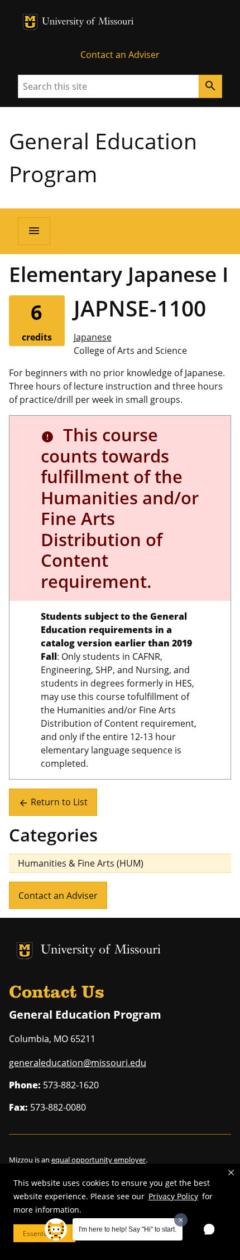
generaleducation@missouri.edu (77, 1063)
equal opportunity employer (98, 1160)
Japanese (93, 337)
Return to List (53, 802)
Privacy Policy (173, 1196)
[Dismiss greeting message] (181, 1220)
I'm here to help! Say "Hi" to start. (127, 1229)
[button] (231, 1172)
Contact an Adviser (120, 54)
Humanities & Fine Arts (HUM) (80, 863)
